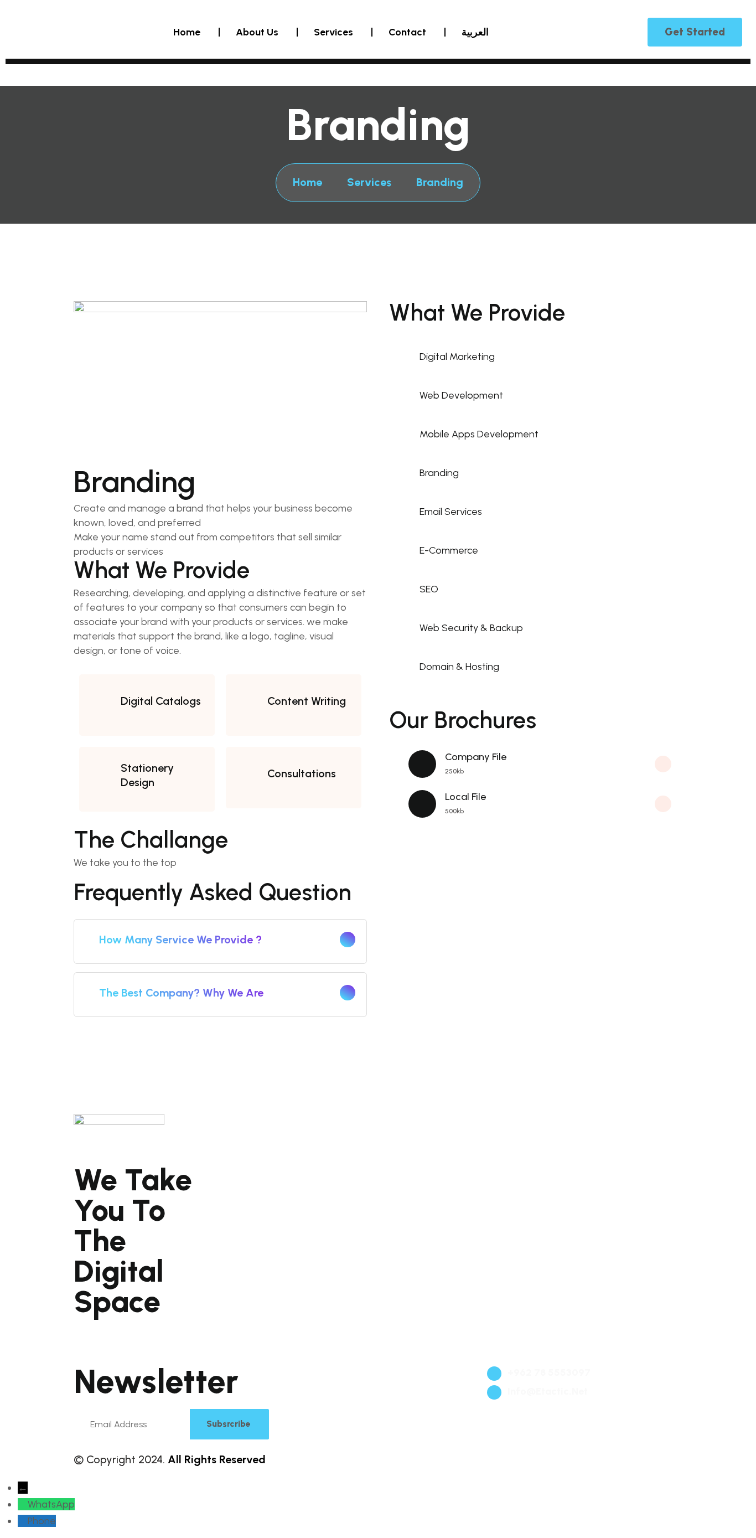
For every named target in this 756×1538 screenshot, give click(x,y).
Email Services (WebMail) (452, 1173)
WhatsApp (51, 1504)
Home (186, 32)
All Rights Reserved (217, 1459)
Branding (569, 1123)
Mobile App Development (296, 1148)
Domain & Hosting (280, 1197)
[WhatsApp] (23, 1504)
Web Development (280, 1123)
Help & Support (583, 1173)
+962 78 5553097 (548, 1372)
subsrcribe (228, 1423)
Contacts (569, 1197)
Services (333, 32)
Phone (42, 1521)
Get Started (695, 31)
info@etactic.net (546, 1391)
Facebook (103, 1325)
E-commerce (268, 1173)
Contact (407, 32)
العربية (475, 32)
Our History (575, 1148)
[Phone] (23, 1521)
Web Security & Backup (446, 1123)
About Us (257, 32)
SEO (402, 1148)
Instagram (165, 1325)
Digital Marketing (434, 1197)
